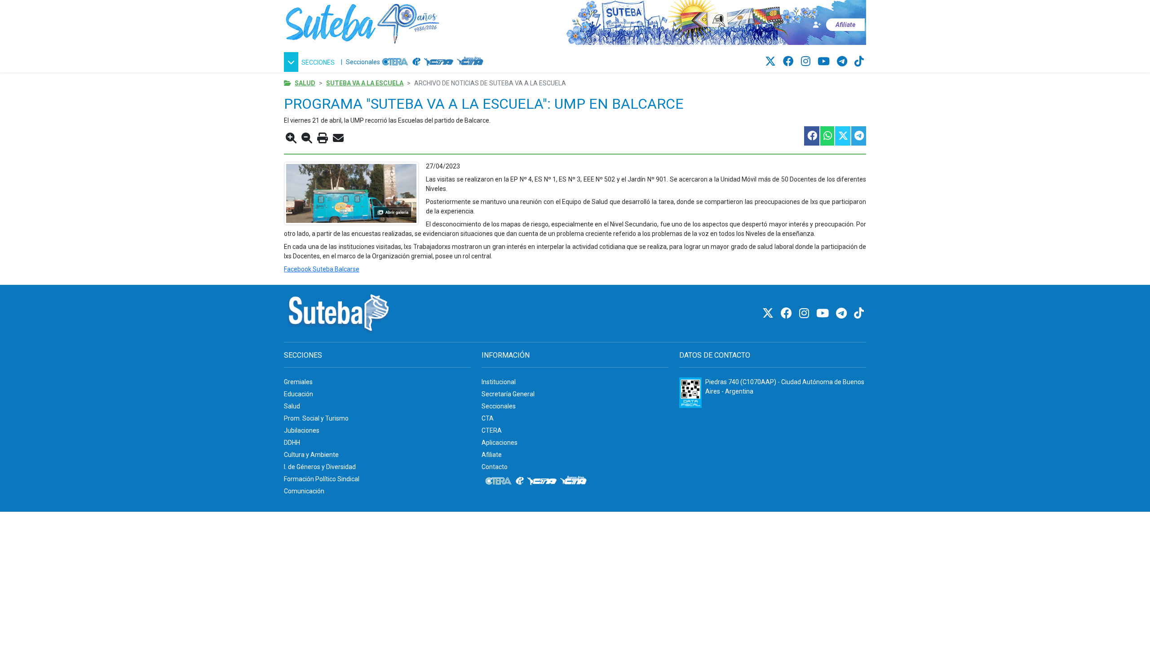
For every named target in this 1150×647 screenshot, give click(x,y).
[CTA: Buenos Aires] (471, 62)
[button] (310, 62)
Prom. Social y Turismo (316, 418)
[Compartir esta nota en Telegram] (858, 136)
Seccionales (363, 62)
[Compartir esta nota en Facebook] (811, 136)
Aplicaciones (500, 442)
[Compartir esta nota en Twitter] (842, 136)
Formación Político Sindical (321, 479)
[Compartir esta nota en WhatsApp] (826, 136)
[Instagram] (807, 61)
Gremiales (298, 382)
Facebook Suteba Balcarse (321, 269)
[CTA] (438, 62)
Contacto (495, 466)
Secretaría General (508, 394)
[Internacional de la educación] (416, 62)
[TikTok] (859, 61)
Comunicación (304, 491)
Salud (305, 83)
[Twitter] (771, 61)
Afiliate (492, 454)
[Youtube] (825, 61)
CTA (488, 418)
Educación (298, 394)
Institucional (499, 382)
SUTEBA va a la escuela (364, 83)
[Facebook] (789, 61)
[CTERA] (395, 62)
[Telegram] (843, 61)
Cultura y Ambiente (311, 454)
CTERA (492, 430)
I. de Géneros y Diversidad (320, 466)
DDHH (292, 442)
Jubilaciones (301, 430)
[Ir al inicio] (362, 22)
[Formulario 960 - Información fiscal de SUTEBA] (690, 392)
